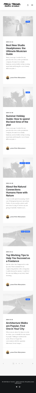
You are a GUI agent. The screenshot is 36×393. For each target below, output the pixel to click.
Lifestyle (22, 163)
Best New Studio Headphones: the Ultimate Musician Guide (16, 50)
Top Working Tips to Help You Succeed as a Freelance (18, 258)
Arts (22, 231)
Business (27, 231)
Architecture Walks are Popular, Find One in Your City (17, 325)
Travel (28, 21)
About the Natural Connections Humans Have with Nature (17, 191)
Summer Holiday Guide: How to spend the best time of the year (18, 120)
